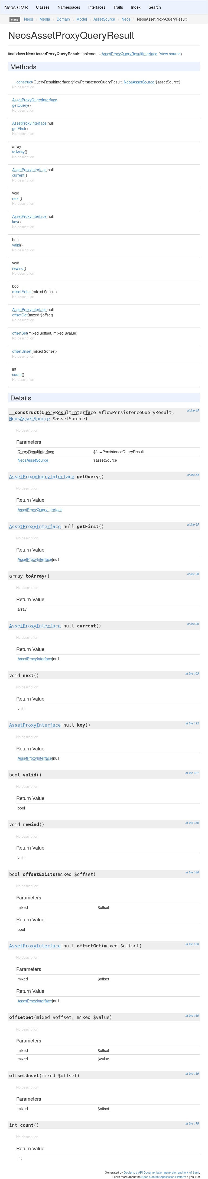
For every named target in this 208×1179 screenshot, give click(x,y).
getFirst (18, 128)
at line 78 (193, 574)
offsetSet (19, 333)
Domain (63, 19)
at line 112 (192, 723)
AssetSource (104, 19)
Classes (43, 7)
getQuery (20, 105)
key (15, 221)
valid (16, 245)
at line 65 (193, 524)
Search (155, 7)
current (18, 175)
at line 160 (192, 1015)
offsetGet (20, 315)
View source (170, 53)
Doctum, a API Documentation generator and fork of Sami (161, 1172)
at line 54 (193, 475)
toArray (18, 151)
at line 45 (193, 410)
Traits (118, 7)
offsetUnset (21, 351)
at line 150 (192, 944)
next (16, 198)
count (17, 374)
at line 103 (192, 673)
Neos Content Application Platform (163, 1176)
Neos (28, 19)
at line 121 (192, 773)
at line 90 (193, 624)
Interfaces (96, 7)
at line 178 (192, 1123)
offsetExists (21, 291)
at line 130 (192, 823)
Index (136, 7)
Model (81, 19)
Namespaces (69, 7)
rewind (18, 268)
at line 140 (192, 872)
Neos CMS (16, 7)
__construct (22, 82)
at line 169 (192, 1073)
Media (45, 19)
